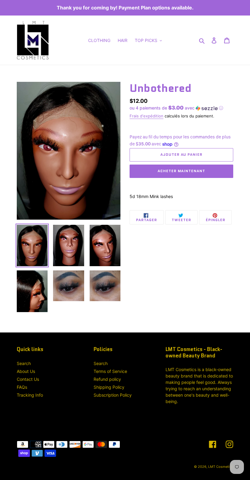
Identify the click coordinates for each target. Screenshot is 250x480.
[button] (176, 108)
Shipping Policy (109, 387)
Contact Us (28, 379)
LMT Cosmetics (220, 466)
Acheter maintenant (181, 170)
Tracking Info (30, 395)
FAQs (22, 387)
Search (24, 363)
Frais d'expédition (146, 115)
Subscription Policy (113, 395)
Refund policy (107, 379)
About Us (26, 371)
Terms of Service (110, 371)
